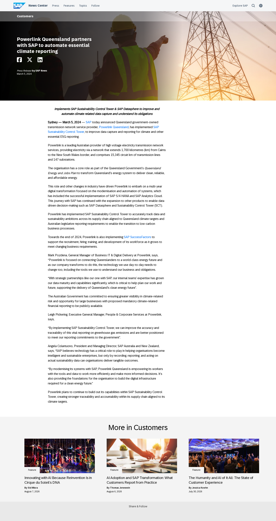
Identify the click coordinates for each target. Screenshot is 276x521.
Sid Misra (33, 487)
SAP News (41, 70)
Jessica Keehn (200, 487)
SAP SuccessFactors (137, 237)
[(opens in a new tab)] (59, 456)
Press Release (24, 70)
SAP (88, 122)
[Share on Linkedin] (40, 60)
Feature (32, 470)
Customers (25, 16)
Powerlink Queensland (114, 127)
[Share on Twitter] (29, 60)
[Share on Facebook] (19, 60)
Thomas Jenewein (120, 487)
